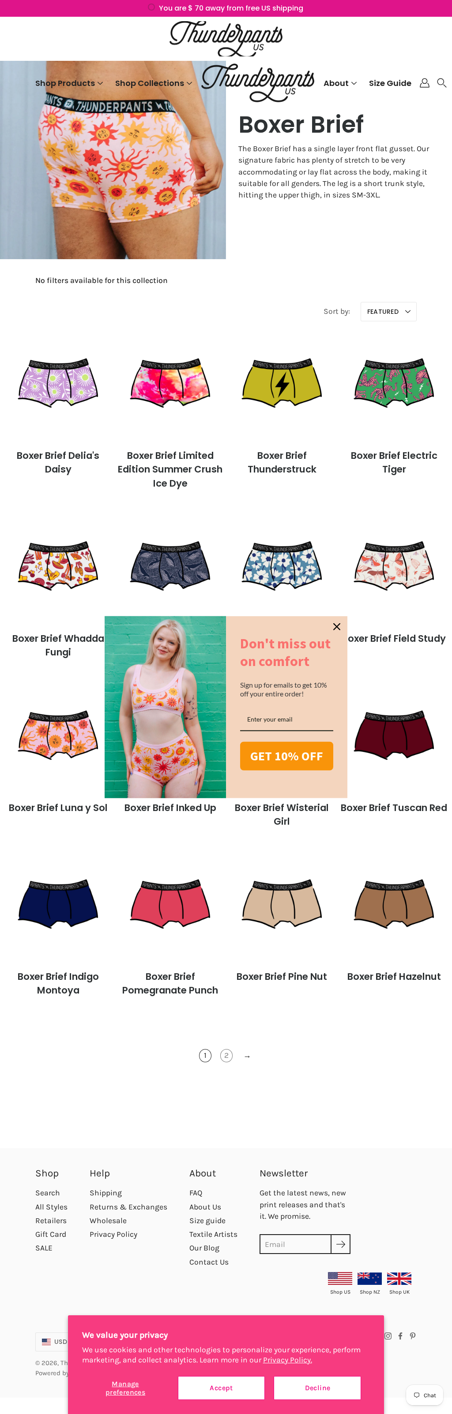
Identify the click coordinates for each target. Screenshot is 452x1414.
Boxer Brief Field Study (394, 638)
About (336, 83)
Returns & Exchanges (128, 1206)
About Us (205, 1206)
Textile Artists (213, 1234)
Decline (318, 1388)
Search (47, 1192)
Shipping (106, 1192)
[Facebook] (400, 1336)
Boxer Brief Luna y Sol (58, 807)
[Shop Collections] (189, 83)
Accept (221, 1388)
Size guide (207, 1220)
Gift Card (50, 1234)
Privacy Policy (113, 1234)
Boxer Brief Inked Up (170, 807)
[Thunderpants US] (226, 38)
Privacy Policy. (287, 1359)
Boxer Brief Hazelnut (394, 976)
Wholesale (108, 1220)
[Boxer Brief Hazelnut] (394, 907)
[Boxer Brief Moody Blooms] (282, 569)
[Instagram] (388, 1336)
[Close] (336, 626)
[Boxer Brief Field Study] (394, 569)
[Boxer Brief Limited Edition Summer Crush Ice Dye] (170, 386)
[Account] (425, 83)
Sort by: (337, 311)
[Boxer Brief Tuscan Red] (394, 738)
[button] (442, 83)
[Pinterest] (413, 1336)
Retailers (51, 1220)
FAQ (195, 1192)
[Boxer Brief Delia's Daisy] (58, 386)
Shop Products (65, 83)
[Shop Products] (100, 83)
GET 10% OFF (286, 756)
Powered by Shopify (64, 1373)
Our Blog (204, 1247)
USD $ (63, 1341)
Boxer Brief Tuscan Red (394, 807)
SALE (44, 1247)
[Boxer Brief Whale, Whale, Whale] (170, 569)
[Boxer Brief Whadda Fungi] (58, 569)
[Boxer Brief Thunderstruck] (282, 386)
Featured (383, 311)
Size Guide (390, 83)
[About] (354, 83)
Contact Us (209, 1262)
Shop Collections (149, 83)
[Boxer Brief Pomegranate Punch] (170, 907)
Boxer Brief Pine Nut (282, 976)
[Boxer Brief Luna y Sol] (58, 738)
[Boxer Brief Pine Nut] (282, 907)
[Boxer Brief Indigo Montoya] (58, 907)
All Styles (51, 1206)
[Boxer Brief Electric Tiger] (394, 386)
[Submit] (340, 1244)
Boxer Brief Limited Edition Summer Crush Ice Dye (170, 469)
